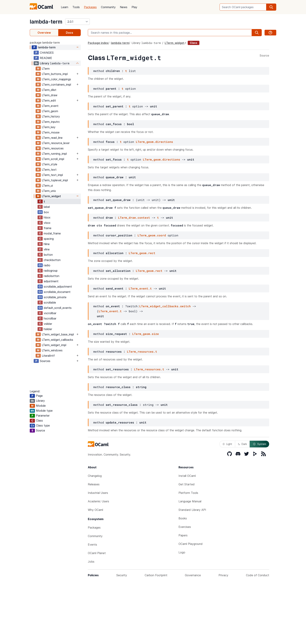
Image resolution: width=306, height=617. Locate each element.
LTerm (46, 68)
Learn (64, 7)
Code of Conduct (257, 575)
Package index (98, 43)
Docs (69, 32)
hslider (48, 329)
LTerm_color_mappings (56, 79)
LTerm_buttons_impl (55, 74)
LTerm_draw (49, 95)
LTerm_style (49, 164)
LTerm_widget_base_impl (58, 334)
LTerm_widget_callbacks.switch (165, 306)
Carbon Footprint (156, 575)
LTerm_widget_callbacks (57, 339)
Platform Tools (188, 493)
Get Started (186, 484)
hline (47, 244)
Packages (90, 7)
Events (92, 544)
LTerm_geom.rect (142, 253)
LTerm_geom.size (145, 334)
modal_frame (52, 233)
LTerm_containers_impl (56, 84)
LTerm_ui (47, 185)
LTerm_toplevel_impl (55, 180)
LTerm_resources (53, 148)
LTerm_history (51, 116)
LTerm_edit (49, 100)
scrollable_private (55, 297)
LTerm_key (48, 127)
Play (134, 7)
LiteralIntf (48, 355)
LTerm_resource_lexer (56, 143)
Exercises (184, 527)
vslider (48, 324)
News (123, 7)
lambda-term (46, 21)
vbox (47, 223)
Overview (44, 32)
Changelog (95, 476)
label (47, 207)
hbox (47, 217)
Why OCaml (95, 510)
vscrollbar (50, 313)
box (46, 212)
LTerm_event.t (140, 288)
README (46, 58)
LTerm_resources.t (142, 351)
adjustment (51, 281)
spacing (49, 238)
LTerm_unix (49, 191)
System (261, 443)
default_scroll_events (58, 308)
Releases (94, 484)
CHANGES (47, 52)
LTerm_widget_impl (54, 345)
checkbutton (52, 260)
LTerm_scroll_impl (53, 159)
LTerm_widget (51, 196)
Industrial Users (98, 493)
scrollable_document (57, 292)
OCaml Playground (190, 544)
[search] (271, 7)
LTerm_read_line (52, 137)
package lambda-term (45, 42)
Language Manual (189, 501)
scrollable (50, 302)
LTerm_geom (50, 111)
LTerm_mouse (51, 132)
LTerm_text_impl (52, 175)
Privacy (223, 575)
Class (193, 42)
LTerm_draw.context (134, 217)
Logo (181, 552)
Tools (76, 7)
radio (47, 265)
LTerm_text (49, 169)
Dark (244, 443)
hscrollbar (50, 318)
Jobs (91, 561)
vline (47, 249)
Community (108, 7)
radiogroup (51, 270)
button (48, 254)
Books (182, 518)
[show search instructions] (270, 32)
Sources (45, 361)
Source (264, 55)
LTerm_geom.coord (152, 235)
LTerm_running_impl (54, 153)
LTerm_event (50, 106)
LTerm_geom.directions (154, 142)
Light (229, 443)
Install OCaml (187, 476)
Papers (183, 535)
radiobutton (51, 276)
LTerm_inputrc (51, 122)
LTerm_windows (52, 350)
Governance (193, 575)
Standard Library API (192, 510)
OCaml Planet (97, 553)
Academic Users (98, 501)
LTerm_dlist (49, 90)
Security (121, 575)
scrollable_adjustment (58, 286)
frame (47, 228)
